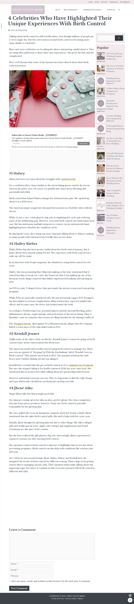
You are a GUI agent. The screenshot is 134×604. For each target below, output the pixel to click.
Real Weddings (70, 10)
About (97, 2)
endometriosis (68, 179)
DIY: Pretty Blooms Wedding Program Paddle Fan (114, 56)
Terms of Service (57, 598)
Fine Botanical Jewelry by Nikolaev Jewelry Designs (114, 168)
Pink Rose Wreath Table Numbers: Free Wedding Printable (115, 205)
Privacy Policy (71, 598)
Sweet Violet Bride (28, 10)
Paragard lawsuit (22, 324)
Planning (22, 30)
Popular (111, 10)
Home (91, 2)
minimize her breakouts (81, 365)
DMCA (80, 598)
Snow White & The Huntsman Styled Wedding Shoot (114, 180)
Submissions (113, 2)
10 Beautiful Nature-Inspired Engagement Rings (115, 128)
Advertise (104, 2)
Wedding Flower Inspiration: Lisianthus (113, 230)
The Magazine (125, 2)
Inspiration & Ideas (92, 10)
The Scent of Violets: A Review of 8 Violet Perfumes (115, 68)
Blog (58, 10)
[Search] (119, 38)
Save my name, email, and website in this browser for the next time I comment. (50, 581)
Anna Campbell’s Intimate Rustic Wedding (113, 193)
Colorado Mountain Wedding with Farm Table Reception (114, 156)
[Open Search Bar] (119, 10)
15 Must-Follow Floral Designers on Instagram (115, 91)
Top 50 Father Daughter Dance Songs (113, 218)
